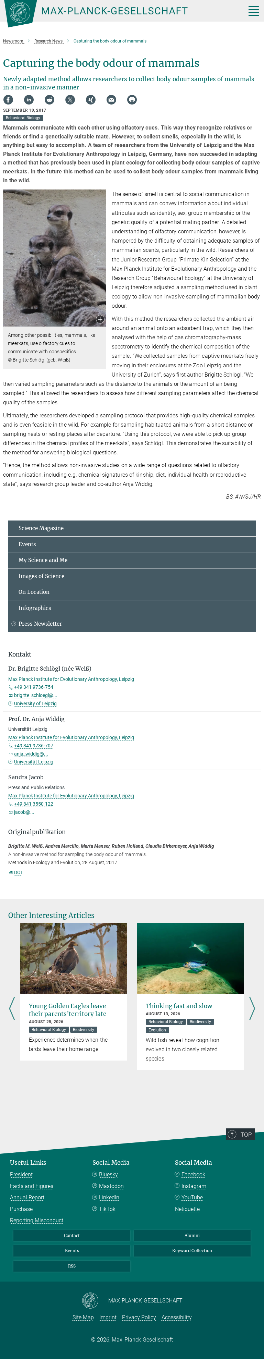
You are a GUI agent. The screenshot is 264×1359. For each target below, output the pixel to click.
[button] (100, 320)
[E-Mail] (111, 100)
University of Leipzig (35, 703)
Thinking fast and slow (179, 1006)
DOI (18, 872)
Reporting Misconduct (36, 1220)
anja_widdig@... (31, 754)
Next (252, 1009)
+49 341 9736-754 (33, 687)
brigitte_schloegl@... (35, 695)
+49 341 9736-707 (33, 745)
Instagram (194, 1186)
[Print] (132, 100)
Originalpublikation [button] (37, 832)
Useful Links (28, 1162)
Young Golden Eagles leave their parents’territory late (67, 1010)
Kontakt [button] (19, 654)
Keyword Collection (192, 1250)
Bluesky (108, 1174)
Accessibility (177, 1317)
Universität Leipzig (33, 761)
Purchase (21, 1209)
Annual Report (27, 1197)
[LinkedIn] (29, 100)
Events (27, 544)
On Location (34, 592)
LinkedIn (109, 1197)
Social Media (111, 1162)
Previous (12, 1009)
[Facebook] (8, 100)
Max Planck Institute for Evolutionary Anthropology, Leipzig (71, 679)
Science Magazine (41, 528)
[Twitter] (70, 100)
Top (246, 1134)
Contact (72, 1235)
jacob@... (24, 812)
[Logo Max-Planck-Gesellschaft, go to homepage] (116, 13)
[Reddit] (49, 100)
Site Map (83, 1317)
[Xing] (91, 100)
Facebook (193, 1174)
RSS (72, 1266)
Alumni (192, 1235)
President (21, 1174)
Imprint (108, 1317)
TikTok (107, 1209)
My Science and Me (43, 560)
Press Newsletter (40, 624)
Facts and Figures (31, 1186)
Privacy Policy (139, 1317)
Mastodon (111, 1186)
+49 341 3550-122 (33, 804)
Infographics (35, 608)
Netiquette (187, 1209)
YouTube (192, 1197)
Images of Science (41, 576)
